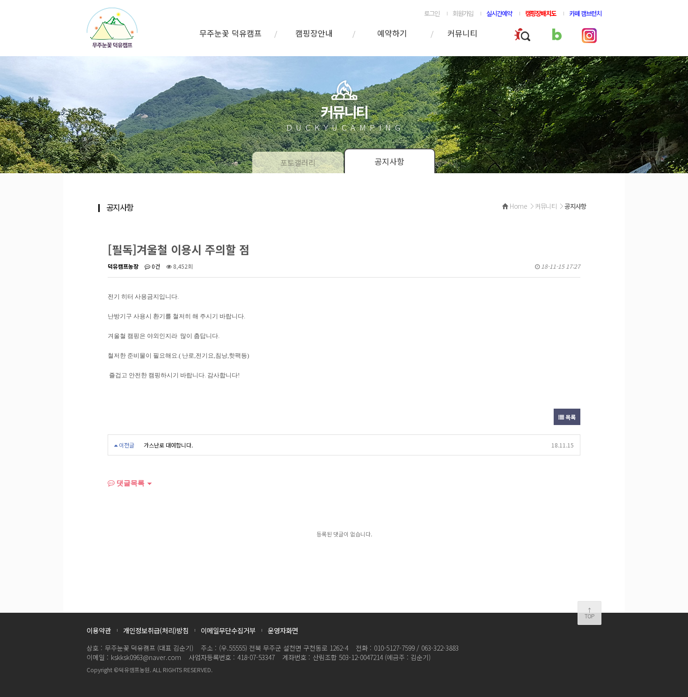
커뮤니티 (462, 33)
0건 (155, 266)
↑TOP (589, 613)
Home (518, 206)
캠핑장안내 (314, 33)
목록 (570, 417)
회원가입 (463, 13)
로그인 (431, 13)
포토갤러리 (297, 162)
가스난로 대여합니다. (168, 445)
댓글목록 (130, 483)
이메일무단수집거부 (228, 630)
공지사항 (389, 161)
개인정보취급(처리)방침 (156, 630)
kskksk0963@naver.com (146, 657)
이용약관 (99, 630)
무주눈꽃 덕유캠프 (230, 33)
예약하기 (392, 33)
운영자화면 (283, 630)
